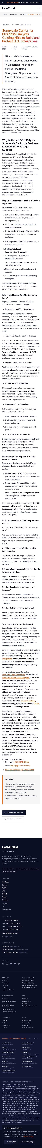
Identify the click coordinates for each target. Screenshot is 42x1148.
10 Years (5, 985)
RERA (36, 704)
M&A (5, 14)
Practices (5, 882)
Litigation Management (29, 985)
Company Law (24, 14)
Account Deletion (27, 1027)
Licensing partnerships (14, 952)
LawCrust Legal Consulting (13, 675)
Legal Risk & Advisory (29, 987)
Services (5, 885)
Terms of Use (26, 1023)
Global (4, 894)
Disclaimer (25, 1025)
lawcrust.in (12, 946)
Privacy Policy (26, 1020)
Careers (4, 987)
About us (5, 980)
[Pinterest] (19, 964)
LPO (3, 891)
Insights (6, 24)
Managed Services (8, 1009)
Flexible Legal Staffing (9, 1011)
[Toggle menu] (39, 8)
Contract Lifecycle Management (8, 1006)
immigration (7, 659)
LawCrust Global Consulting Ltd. (15, 677)
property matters (28, 701)
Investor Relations (8, 990)
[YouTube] (15, 964)
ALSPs (4, 888)
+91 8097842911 (21, 762)
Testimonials (6, 910)
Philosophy (5, 983)
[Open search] (3, 2)
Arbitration (13, 14)
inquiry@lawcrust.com (20, 766)
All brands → (34, 1038)
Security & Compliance (29, 1006)
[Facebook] (11, 964)
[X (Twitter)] (7, 964)
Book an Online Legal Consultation (19, 770)
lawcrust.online (15, 949)
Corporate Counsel (28, 980)
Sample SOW (26, 1001)
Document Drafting (28, 983)
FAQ (3, 907)
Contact (5, 900)
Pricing (24, 1003)
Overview (5, 999)
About (4, 897)
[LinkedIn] (3, 964)
